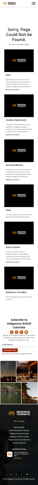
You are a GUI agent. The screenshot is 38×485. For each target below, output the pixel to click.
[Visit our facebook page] (21, 474)
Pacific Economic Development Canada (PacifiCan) (19, 441)
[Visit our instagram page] (16, 474)
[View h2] (19, 60)
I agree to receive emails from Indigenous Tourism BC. (19, 353)
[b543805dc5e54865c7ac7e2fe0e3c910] (27, 371)
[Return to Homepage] (9, 3)
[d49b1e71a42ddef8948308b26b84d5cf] (10, 393)
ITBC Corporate (19, 421)
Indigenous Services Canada (19, 433)
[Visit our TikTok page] (12, 332)
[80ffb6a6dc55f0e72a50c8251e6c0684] (30, 393)
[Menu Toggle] (33, 3)
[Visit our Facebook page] (21, 332)
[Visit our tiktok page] (10, 474)
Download (17, 458)
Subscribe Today (10, 350)
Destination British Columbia (19, 430)
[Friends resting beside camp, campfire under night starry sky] (8, 371)
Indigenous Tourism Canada (19, 436)
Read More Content (13, 90)
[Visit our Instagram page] (16, 332)
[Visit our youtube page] (27, 474)
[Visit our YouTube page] (26, 332)
